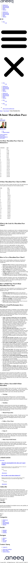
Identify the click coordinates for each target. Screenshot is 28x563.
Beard (4, 8)
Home (1, 110)
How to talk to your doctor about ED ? (11, 475)
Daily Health (6, 110)
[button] (14, 53)
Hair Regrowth (6, 6)
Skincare (4, 9)
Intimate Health (6, 7)
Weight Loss (5, 5)
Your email (2, 498)
